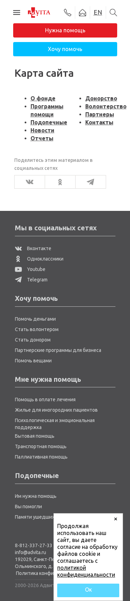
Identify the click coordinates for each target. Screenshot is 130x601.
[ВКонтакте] (27, 182)
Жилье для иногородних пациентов (56, 410)
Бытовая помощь (34, 436)
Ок (88, 589)
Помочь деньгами (35, 319)
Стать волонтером (37, 329)
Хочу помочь (65, 49)
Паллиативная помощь (41, 457)
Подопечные (49, 122)
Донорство (101, 98)
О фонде (43, 98)
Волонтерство (106, 106)
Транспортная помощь (41, 446)
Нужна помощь (65, 30)
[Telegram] (88, 182)
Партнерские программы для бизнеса (58, 350)
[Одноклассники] (58, 182)
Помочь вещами (33, 360)
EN (98, 12)
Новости (42, 130)
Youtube (35, 269)
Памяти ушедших (34, 517)
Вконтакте (38, 248)
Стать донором (33, 340)
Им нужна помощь (36, 496)
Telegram (36, 279)
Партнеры (99, 114)
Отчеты (42, 138)
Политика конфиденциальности (53, 573)
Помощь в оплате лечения (45, 399)
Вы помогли (28, 506)
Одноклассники (44, 259)
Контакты (99, 122)
